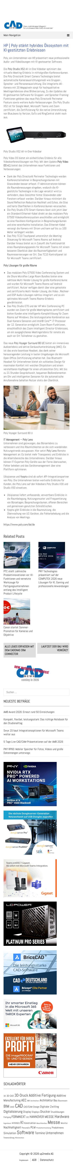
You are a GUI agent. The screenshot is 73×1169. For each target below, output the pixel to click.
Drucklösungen (57, 1111)
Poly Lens (52, 451)
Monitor (64, 1123)
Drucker (45, 1111)
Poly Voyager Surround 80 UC (29, 343)
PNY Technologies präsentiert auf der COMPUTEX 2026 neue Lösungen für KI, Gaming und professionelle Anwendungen (53, 578)
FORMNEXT (19, 1116)
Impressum (23, 1160)
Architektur (46, 1100)
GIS (27, 1117)
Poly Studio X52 (16, 69)
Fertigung (7, 1117)
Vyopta (23, 476)
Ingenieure (7, 1123)
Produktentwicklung (43, 1128)
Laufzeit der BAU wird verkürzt (54, 648)
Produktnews (58, 1127)
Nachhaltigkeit (12, 1127)
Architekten (34, 1100)
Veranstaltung (9, 1137)
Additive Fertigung (42, 1095)
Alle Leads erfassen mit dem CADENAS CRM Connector (19, 650)
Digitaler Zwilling (49, 1106)
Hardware (62, 1116)
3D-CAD (10, 1095)
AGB (34, 1160)
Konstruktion (30, 1123)
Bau (55, 1100)
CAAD (12, 1106)
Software (25, 1132)
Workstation (19, 1138)
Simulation (10, 1133)
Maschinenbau (41, 1123)
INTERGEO (16, 1123)
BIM (6, 1106)
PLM (33, 1127)
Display (27, 1112)
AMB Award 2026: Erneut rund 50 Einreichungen (29, 712)
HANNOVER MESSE (42, 1116)
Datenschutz (47, 1160)
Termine (40, 1133)
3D (5, 1095)
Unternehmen (55, 1133)
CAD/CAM (28, 1106)
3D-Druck (21, 1095)
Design (36, 1106)
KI (21, 1122)
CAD (19, 1105)
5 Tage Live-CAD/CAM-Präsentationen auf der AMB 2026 (33, 742)
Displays (36, 1111)
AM (28, 1100)
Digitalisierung (13, 1111)
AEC (23, 1100)
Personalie (26, 1127)
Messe (54, 1122)
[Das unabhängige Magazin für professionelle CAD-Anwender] (36, 15)
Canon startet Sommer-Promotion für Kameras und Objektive (18, 631)
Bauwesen (62, 1100)
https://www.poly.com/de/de (19, 524)
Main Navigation (12, 35)
